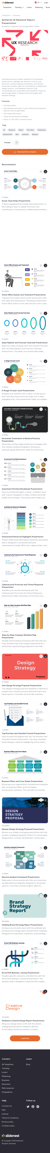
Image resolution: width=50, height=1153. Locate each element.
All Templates (7, 1064)
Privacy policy (7, 1122)
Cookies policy (8, 1126)
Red (17, 134)
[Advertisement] (25, 89)
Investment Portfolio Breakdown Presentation (22, 489)
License (5, 1114)
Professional (42, 130)
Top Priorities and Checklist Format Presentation (23, 733)
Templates (7, 7)
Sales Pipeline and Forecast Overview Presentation (25, 343)
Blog (28, 1064)
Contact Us (7, 1106)
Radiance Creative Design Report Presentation (23, 1021)
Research (12, 130)
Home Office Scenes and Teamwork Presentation (24, 295)
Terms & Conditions (10, 1118)
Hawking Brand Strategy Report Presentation (22, 925)
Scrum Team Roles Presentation (16, 201)
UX (4, 130)
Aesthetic (25, 134)
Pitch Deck (30, 130)
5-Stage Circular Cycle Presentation (18, 390)
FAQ (3, 1110)
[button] (4, 43)
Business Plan (7, 134)
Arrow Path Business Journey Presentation (20, 973)
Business (16, 15)
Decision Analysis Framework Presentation (21, 877)
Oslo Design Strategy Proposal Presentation (22, 685)
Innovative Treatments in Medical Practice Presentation (21, 439)
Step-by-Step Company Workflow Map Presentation (19, 636)
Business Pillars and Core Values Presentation (22, 781)
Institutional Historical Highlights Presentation (22, 537)
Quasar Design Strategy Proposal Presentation (23, 829)
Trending (18, 7)
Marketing (39, 7)
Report (21, 130)
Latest (29, 7)
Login (46, 2)
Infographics (7, 1092)
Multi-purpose (8, 1088)
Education (6, 1084)
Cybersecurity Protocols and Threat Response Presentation (22, 585)
